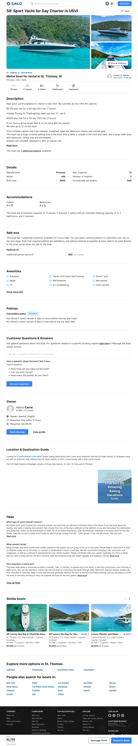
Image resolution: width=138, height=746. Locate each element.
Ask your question (19, 384)
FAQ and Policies (13, 721)
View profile (39, 432)
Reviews (35, 727)
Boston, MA (87, 721)
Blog (8, 718)
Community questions (41, 733)
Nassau (112, 683)
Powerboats (37, 669)
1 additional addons (31, 150)
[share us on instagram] (118, 715)
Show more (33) (14, 292)
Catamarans (88, 669)
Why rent (35, 715)
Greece (86, 690)
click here (104, 343)
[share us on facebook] (114, 715)
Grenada (87, 686)
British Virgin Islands (65, 721)
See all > (61, 730)
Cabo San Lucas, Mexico (93, 718)
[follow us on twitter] (109, 715)
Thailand (10, 690)
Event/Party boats (66, 669)
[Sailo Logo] (14, 4)
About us (10, 715)
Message (99, 740)
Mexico (112, 686)
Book (121, 740)
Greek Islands (88, 727)
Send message (17, 432)
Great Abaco (12, 686)
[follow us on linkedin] (122, 715)
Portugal (35, 690)
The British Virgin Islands (43, 686)
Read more (11, 145)
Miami (34, 683)
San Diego (87, 683)
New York (10, 683)
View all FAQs (13, 582)
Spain (60, 690)
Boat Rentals (37, 718)
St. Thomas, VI (12, 73)
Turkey (61, 694)
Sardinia (112, 690)
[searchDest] (31, 3)
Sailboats (10, 669)
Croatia (9, 694)
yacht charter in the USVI (30, 456)
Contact (9, 724)
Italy (34, 694)
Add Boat (124, 3)
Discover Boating (39, 730)
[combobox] (57, 3)
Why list (35, 721)
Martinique (62, 686)
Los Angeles (63, 683)
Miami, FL (87, 724)
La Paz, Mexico (89, 715)
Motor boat (26, 73)
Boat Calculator (38, 724)
